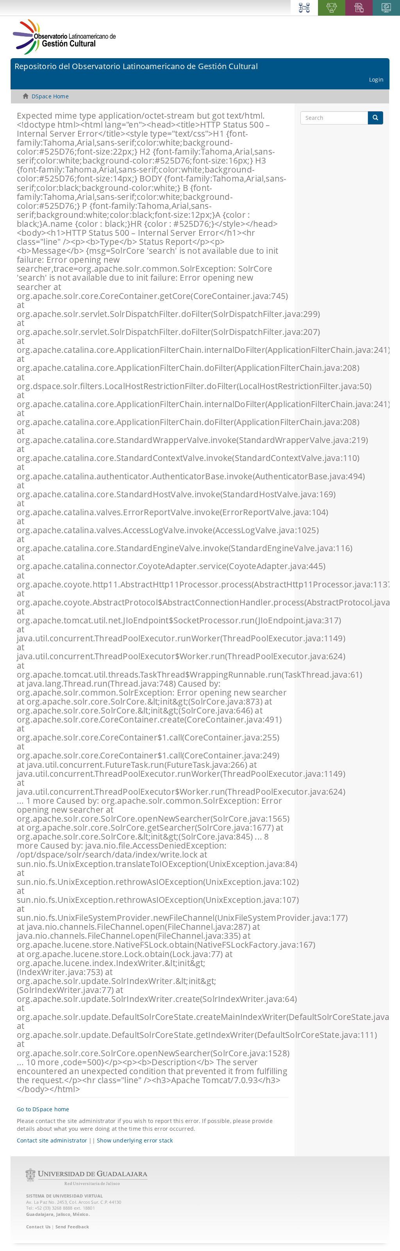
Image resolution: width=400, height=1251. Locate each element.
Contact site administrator (52, 1140)
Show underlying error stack (135, 1140)
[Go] (375, 118)
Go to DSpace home (43, 1109)
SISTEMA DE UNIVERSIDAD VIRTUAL (64, 1196)
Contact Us (38, 1227)
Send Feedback (72, 1227)
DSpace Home (50, 96)
